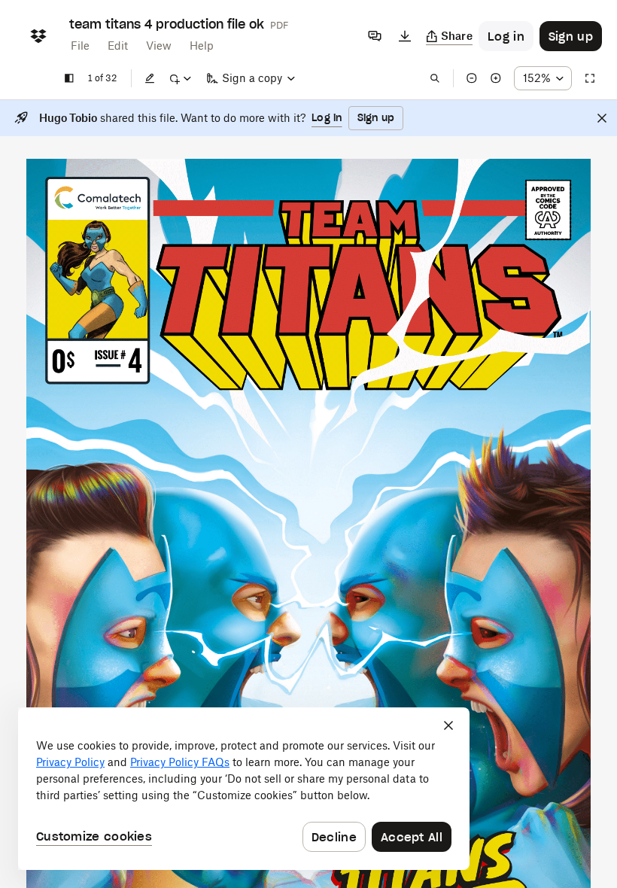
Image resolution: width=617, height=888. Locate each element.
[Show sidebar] (69, 78)
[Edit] (150, 78)
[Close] (602, 118)
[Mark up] (180, 78)
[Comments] (375, 36)
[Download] (405, 36)
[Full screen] (590, 78)
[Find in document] (435, 78)
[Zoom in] (496, 78)
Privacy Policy (70, 762)
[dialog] (244, 788)
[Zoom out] (472, 78)
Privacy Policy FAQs (179, 762)
